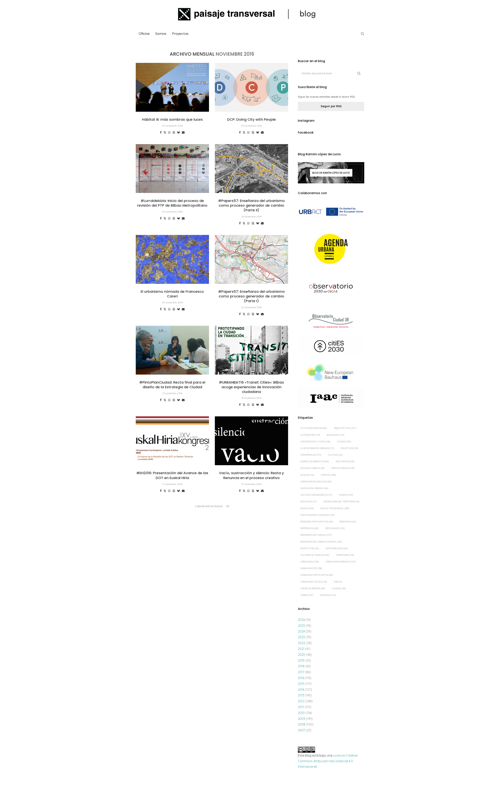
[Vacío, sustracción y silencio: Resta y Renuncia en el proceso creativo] (251, 440)
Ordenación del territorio (341, 501)
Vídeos (306, 595)
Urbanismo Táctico (313, 581)
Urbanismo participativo (316, 575)
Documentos (345, 461)
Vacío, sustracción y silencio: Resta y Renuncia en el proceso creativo (251, 475)
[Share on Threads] (173, 132)
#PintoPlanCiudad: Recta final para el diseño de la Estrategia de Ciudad (172, 384)
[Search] (362, 33)
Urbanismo (309, 561)
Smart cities (309, 548)
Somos (160, 33)
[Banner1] (331, 212)
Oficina (144, 33)
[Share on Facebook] (161, 132)
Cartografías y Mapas (315, 441)
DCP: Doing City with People (251, 119)
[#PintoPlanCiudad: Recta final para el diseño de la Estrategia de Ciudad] (172, 350)
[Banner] (331, 289)
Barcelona (335, 435)
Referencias (309, 528)
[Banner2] (331, 249)
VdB (338, 581)
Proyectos (180, 33)
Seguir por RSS (331, 106)
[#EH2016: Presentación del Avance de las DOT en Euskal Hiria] (172, 440)
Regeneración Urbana (316, 535)
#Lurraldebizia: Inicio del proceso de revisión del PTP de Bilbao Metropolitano (172, 203)
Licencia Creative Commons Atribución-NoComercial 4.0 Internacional (328, 761)
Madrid (346, 495)
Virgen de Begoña (312, 588)
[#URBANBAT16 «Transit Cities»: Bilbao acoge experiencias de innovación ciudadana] (251, 350)
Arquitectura (345, 428)
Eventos (328, 475)
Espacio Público (342, 468)
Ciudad (344, 441)
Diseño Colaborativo (314, 461)
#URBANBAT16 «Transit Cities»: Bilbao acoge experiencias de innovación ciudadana (251, 387)
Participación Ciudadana (317, 515)
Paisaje (306, 508)
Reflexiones (335, 528)
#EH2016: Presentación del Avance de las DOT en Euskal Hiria (172, 475)
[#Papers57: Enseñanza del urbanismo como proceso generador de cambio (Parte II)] (251, 168)
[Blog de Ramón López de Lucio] (331, 172)
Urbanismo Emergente (341, 561)
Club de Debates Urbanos (317, 448)
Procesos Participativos (316, 521)
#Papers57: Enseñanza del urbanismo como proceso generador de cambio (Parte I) (251, 296)
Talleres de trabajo (314, 555)
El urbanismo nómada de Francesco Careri (172, 294)
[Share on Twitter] (164, 132)
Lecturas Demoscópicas (316, 495)
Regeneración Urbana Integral (321, 541)
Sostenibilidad (337, 548)
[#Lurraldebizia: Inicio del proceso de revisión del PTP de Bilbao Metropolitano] (172, 168)
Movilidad (308, 501)
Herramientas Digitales (316, 481)
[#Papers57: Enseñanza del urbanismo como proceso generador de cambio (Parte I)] (251, 259)
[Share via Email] (183, 132)
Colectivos (349, 448)
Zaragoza (328, 595)
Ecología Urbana (312, 468)
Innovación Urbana (314, 488)
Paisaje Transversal (334, 508)
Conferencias (310, 454)
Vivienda (339, 588)
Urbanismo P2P (311, 568)
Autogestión (310, 435)
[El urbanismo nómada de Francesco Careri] (172, 259)
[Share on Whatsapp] (169, 132)
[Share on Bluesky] (178, 132)
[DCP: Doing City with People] (251, 87)
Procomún (347, 521)
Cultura (335, 454)
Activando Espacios (313, 428)
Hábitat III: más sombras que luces (172, 119)
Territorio (345, 555)
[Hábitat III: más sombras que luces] (172, 87)
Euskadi (307, 475)
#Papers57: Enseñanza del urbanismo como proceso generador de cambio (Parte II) (251, 205)
